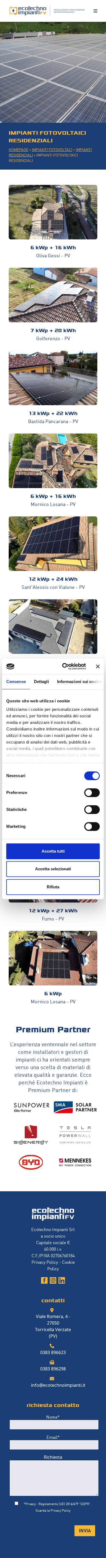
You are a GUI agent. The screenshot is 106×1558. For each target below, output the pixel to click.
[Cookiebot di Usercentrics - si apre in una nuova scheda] (64, 666)
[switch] (92, 792)
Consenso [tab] (16, 681)
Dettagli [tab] (41, 681)
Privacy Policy (45, 1262)
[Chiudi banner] (98, 666)
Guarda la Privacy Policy (53, 1510)
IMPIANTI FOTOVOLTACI (52, 149)
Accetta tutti (53, 851)
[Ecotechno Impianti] (47, 11)
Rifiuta (53, 887)
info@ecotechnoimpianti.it (58, 1385)
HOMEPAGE (18, 149)
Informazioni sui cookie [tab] (79, 681)
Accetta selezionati (53, 869)
